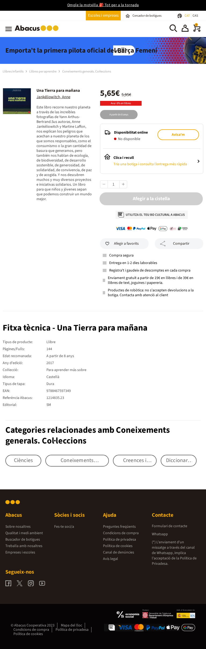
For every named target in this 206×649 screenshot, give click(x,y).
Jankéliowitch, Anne (53, 97)
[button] (185, 29)
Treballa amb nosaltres (23, 546)
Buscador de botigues (22, 539)
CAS (195, 15)
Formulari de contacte (169, 526)
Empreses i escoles (20, 552)
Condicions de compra (121, 533)
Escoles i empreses (103, 15)
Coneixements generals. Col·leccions (86, 71)
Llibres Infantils (13, 71)
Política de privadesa (119, 539)
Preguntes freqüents (119, 526)
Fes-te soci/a (64, 526)
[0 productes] (197, 31)
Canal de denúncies (118, 552)
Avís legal (110, 559)
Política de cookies (118, 546)
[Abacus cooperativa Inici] (37, 32)
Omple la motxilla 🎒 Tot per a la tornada (103, 5)
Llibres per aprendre (43, 71)
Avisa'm (178, 134)
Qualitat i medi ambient (24, 533)
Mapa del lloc (71, 625)
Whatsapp (160, 534)
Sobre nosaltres (18, 526)
